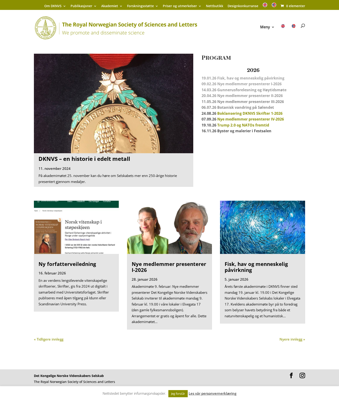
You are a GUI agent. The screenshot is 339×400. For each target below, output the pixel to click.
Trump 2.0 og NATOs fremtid (243, 125)
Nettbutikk (214, 6)
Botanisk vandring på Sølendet (246, 107)
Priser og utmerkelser (180, 6)
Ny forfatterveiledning (67, 263)
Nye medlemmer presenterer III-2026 (250, 101)
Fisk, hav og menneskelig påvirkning (256, 266)
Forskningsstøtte (140, 6)
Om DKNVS (53, 6)
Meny (265, 27)
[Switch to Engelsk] (265, 6)
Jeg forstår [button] (178, 393)
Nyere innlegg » (292, 339)
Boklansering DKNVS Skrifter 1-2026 (249, 113)
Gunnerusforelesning (236, 89)
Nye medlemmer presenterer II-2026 (250, 95)
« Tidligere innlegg (48, 339)
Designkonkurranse (243, 6)
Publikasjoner (81, 6)
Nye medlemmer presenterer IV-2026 (250, 119)
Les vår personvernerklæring (212, 393)
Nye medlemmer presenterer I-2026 (169, 266)
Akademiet (109, 6)
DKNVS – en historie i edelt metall (84, 158)
